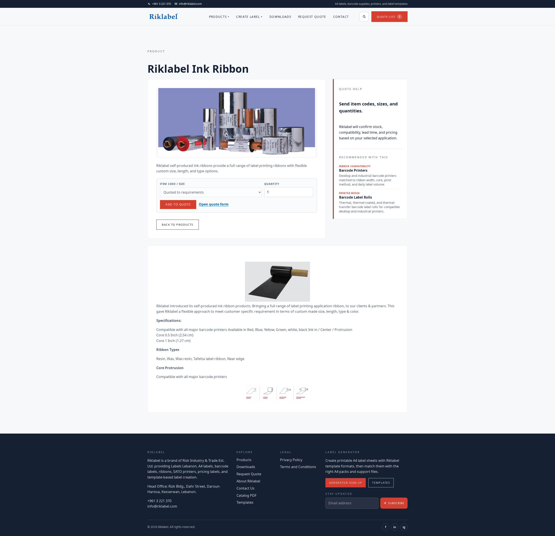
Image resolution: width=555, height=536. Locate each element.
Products (218, 17)
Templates (245, 502)
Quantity (271, 184)
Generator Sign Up (345, 483)
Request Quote (312, 17)
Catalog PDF (246, 495)
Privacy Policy (291, 459)
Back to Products (177, 225)
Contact (341, 17)
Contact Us (246, 488)
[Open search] (364, 16)
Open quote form (214, 204)
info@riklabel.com (162, 506)
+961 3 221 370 (159, 500)
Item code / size (172, 184)
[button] (237, 123)
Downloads (280, 17)
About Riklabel (248, 481)
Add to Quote (178, 204)
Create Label (248, 17)
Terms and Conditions (298, 466)
